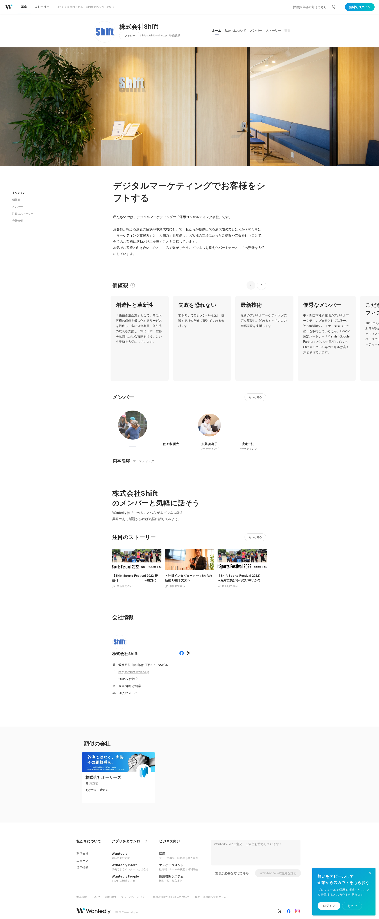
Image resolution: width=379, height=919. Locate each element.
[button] (88, 841)
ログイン (329, 906)
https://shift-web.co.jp (154, 35)
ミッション (18, 192)
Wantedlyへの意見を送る (278, 873)
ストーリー (273, 30)
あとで (352, 906)
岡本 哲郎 (121, 460)
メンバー (256, 30)
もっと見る (255, 397)
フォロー (130, 35)
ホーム (216, 30)
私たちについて (235, 30)
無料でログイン (359, 7)
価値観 (16, 199)
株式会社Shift (139, 27)
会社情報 (17, 221)
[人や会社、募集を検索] (333, 6)
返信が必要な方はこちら (232, 873)
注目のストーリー (22, 213)
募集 (287, 30)
